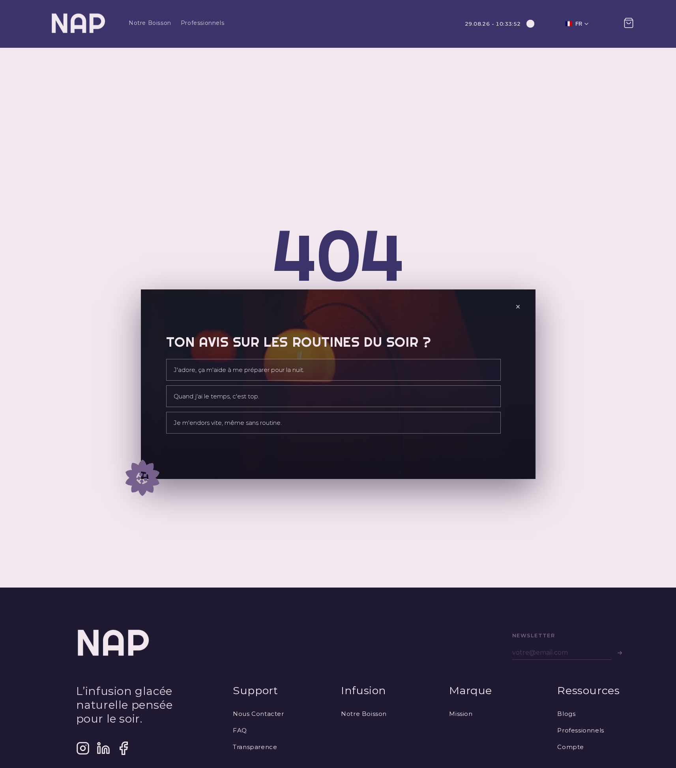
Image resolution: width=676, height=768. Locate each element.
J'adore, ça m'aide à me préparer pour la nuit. (239, 370)
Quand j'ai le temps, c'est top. (216, 396)
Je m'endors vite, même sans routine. (228, 422)
